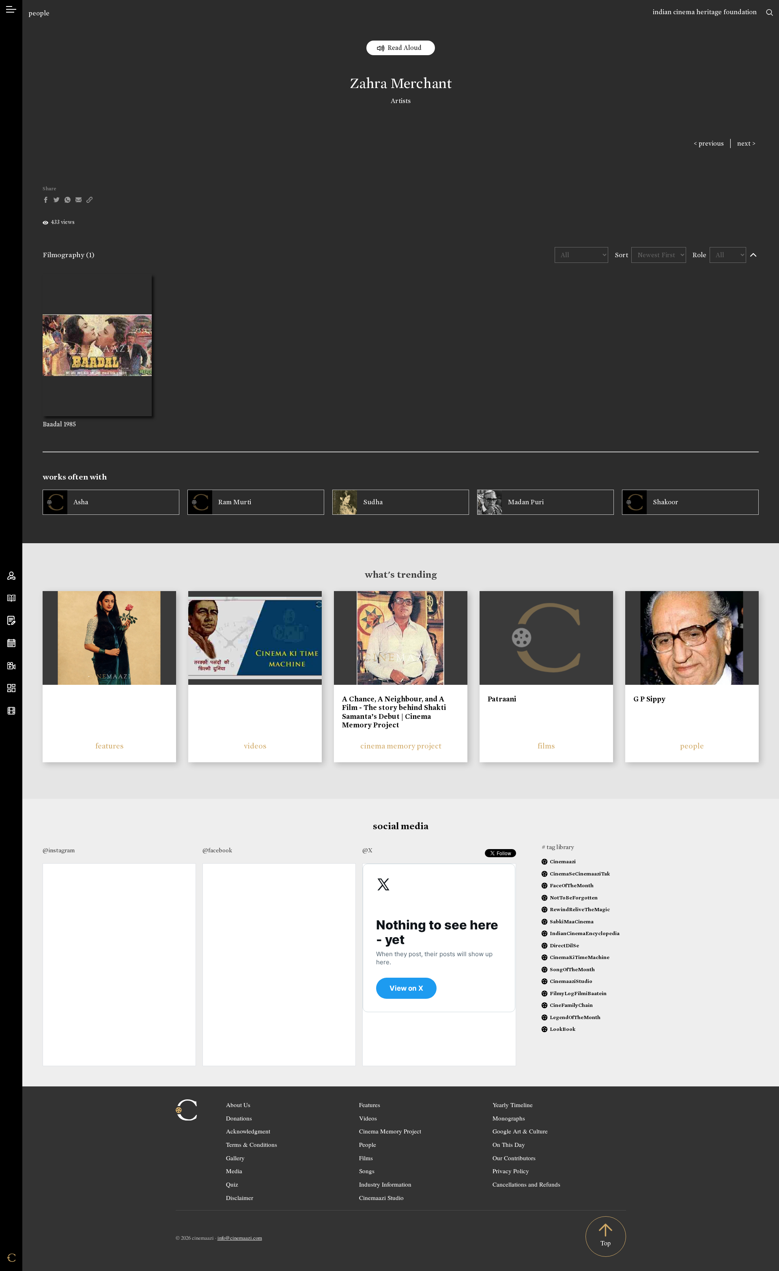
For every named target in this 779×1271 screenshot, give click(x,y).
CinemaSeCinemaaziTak (580, 874)
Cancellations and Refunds (526, 1184)
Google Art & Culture (520, 1131)
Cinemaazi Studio (381, 1198)
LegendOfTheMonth (575, 1017)
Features (369, 1105)
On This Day (509, 1144)
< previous (709, 143)
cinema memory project (400, 746)
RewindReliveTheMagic (580, 909)
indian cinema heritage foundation (705, 12)
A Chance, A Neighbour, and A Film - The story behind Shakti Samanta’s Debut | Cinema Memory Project (394, 712)
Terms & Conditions (251, 1144)
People (367, 1144)
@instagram (59, 850)
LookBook (562, 1029)
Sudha (373, 502)
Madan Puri (526, 502)
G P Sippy (649, 699)
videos (255, 746)
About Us (238, 1105)
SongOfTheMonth (572, 969)
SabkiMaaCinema (572, 921)
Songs (366, 1171)
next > (746, 143)
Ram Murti (234, 502)
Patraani (502, 699)
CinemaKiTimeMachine (579, 957)
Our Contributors (514, 1158)
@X (367, 850)
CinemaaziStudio (571, 981)
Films (366, 1158)
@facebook (217, 850)
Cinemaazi (563, 861)
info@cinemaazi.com (239, 1237)
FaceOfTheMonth (572, 885)
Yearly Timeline (513, 1105)
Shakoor (665, 502)
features (109, 746)
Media (234, 1171)
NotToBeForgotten (574, 898)
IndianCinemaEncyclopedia (585, 933)
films (546, 746)
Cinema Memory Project (390, 1131)
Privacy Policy (511, 1171)
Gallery (235, 1158)
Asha (80, 502)
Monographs (509, 1118)
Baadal (52, 424)
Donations (239, 1118)
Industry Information (385, 1184)
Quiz (232, 1184)
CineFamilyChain (571, 1005)
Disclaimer (239, 1198)
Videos (368, 1118)
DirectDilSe (564, 945)
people (38, 13)
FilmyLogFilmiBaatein (578, 993)
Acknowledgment (248, 1131)
